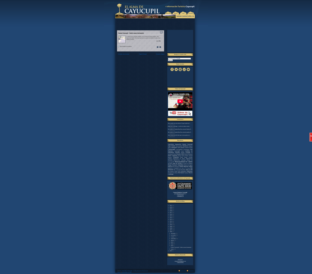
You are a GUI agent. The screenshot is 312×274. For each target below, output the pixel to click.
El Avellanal (129, 46)
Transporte (170, 172)
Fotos (183, 13)
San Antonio (171, 171)
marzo (172, 249)
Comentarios (191, 270)
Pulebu (190, 166)
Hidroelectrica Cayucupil (180, 160)
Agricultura (171, 144)
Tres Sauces (181, 172)
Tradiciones (189, 171)
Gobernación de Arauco (179, 158)
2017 (171, 212)
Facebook (190, 154)
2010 (171, 224)
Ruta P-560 (189, 169)
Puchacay (177, 166)
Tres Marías (175, 172)
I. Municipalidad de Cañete (182, 162)
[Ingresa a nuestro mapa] (184, 71)
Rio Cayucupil (177, 169)
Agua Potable (123, 46)
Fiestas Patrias (185, 155)
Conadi (182, 151)
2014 (171, 217)
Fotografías (176, 157)
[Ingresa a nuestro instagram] (180, 71)
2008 (171, 228)
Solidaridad (183, 171)
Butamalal (174, 147)
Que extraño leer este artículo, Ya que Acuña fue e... (179, 123)
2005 (171, 250)
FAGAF (186, 154)
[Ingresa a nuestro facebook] (172, 71)
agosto (172, 240)
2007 (171, 230)
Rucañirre (183, 169)
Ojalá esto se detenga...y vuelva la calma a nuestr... (179, 126)
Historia (175, 13)
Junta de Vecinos (177, 163)
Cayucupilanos (191, 13)
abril (172, 245)
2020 (171, 207)
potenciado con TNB (126, 272)
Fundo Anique (183, 157)
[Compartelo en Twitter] (160, 47)
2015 (171, 216)
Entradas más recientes (123, 54)
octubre (173, 237)
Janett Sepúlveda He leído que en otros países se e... (179, 135)
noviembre (173, 235)
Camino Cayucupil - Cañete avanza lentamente (131, 33)
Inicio (119, 13)
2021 (171, 205)
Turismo (186, 172)
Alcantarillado (179, 146)
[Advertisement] (155, 23)
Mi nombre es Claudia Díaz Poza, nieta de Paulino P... (180, 129)
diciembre (173, 233)
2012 (171, 221)
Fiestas (179, 155)
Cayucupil (171, 149)
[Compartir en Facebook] (157, 47)
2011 (171, 223)
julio (172, 242)
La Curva (184, 163)
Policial (170, 166)
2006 (171, 231)
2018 (171, 210)
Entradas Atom (183, 270)
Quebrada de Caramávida (173, 168)
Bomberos (185, 146)
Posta (173, 166)
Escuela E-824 (180, 154)
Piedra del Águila (188, 165)
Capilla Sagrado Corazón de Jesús (184, 147)
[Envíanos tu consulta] (188, 71)
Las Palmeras (189, 163)
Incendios (170, 163)
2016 (171, 214)
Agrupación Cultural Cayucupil (183, 144)
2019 (171, 209)
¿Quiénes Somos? (168, 13)
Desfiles (183, 152)
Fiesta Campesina (172, 155)
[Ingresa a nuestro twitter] (176, 71)
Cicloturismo (186, 149)
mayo (172, 243)
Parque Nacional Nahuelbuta (175, 165)
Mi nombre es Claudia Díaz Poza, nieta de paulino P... (180, 132)
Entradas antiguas (160, 54)
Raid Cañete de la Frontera (184, 168)
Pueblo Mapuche (184, 166)
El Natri (174, 154)
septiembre (173, 238)
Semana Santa (177, 171)
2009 (171, 226)
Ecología (188, 152)
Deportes (177, 152)
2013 (171, 219)
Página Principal (143, 54)
